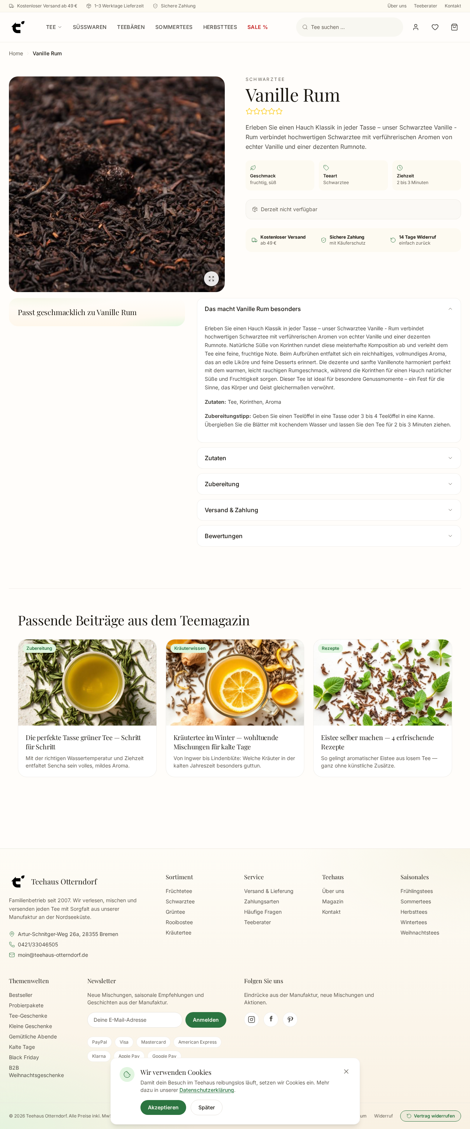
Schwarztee (180, 901)
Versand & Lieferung (269, 891)
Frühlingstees (417, 891)
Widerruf (383, 1116)
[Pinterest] (290, 1019)
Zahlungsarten (261, 901)
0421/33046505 (38, 944)
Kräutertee (178, 932)
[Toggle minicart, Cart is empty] (454, 27)
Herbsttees (220, 27)
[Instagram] (251, 1019)
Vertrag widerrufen (434, 1116)
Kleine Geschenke (30, 1026)
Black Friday (24, 1057)
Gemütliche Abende (33, 1036)
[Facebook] (270, 1019)
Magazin (332, 901)
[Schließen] (346, 1071)
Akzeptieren (163, 1107)
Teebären (131, 27)
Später (206, 1107)
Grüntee (175, 912)
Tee (51, 27)
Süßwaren (90, 27)
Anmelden (206, 1020)
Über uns (397, 6)
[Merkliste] (435, 27)
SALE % (257, 27)
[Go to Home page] (18, 27)
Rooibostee (179, 922)
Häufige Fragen (263, 912)
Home (16, 53)
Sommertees (174, 27)
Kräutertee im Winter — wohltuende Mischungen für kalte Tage (226, 742)
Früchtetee (179, 891)
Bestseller (20, 995)
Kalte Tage (22, 1047)
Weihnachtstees (420, 932)
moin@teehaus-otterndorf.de (53, 955)
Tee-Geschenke (28, 1015)
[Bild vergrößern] (117, 184)
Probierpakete (26, 1005)
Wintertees (414, 922)
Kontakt (453, 6)
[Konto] (415, 27)
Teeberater (425, 6)
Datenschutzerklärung (206, 1090)
